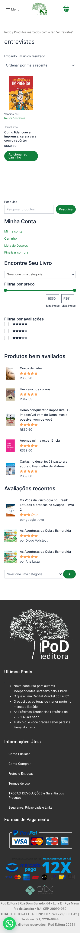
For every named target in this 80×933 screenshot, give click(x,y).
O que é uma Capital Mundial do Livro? (41, 696)
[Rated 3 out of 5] (15, 337)
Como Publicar (19, 754)
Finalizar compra (16, 252)
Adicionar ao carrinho (18, 156)
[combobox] (40, 274)
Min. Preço (53, 305)
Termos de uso (19, 783)
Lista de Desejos (16, 246)
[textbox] (38, 274)
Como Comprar (20, 764)
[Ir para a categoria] (69, 574)
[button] (12, 9)
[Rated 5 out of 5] (15, 324)
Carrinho (10, 238)
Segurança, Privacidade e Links (30, 807)
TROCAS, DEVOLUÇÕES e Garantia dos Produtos (36, 795)
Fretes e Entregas (21, 774)
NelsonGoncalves (14, 118)
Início (7, 32)
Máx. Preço (68, 305)
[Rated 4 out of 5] (15, 331)
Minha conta (13, 231)
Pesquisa (10, 202)
